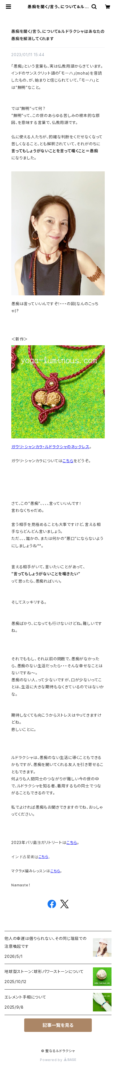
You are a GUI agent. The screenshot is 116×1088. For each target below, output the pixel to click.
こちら (68, 460)
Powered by (52, 1060)
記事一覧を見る (58, 1025)
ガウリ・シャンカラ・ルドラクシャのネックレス (50, 446)
